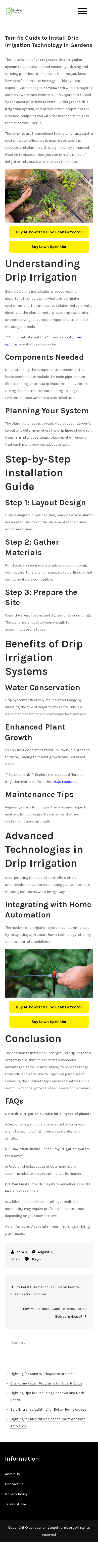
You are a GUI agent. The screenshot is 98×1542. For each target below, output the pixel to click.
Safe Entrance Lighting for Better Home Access (48, 1409)
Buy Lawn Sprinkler (49, 246)
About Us (12, 1474)
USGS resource (64, 782)
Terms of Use (15, 1504)
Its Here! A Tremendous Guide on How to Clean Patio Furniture (45, 1290)
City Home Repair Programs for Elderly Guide (46, 1383)
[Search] (86, 1343)
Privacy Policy (16, 1494)
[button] (49, 232)
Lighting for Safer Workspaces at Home (42, 1374)
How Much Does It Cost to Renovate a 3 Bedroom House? (55, 1313)
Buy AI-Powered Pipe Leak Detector (49, 232)
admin (22, 1252)
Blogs (36, 1259)
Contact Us (14, 1484)
